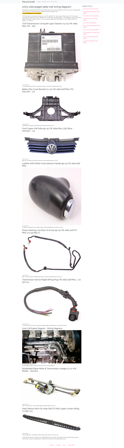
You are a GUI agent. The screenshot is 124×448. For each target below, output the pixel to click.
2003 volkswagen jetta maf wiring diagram (32, 13)
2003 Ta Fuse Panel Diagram (89, 22)
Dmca (48, 1)
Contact (38, 1)
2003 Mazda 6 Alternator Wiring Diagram (90, 41)
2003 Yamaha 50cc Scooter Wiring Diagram (91, 33)
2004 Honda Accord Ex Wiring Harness (90, 19)
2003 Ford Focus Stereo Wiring (90, 8)
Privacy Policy (54, 1)
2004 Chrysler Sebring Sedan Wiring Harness (91, 26)
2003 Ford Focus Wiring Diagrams (91, 29)
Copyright (43, 1)
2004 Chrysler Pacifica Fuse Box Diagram (90, 37)
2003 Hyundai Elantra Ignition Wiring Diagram (91, 12)
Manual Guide (28, 2)
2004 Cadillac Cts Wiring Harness (91, 15)
